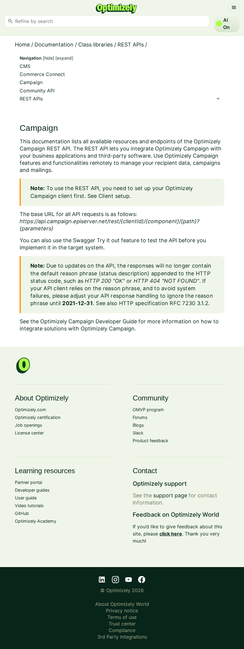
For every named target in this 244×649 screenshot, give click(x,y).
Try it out (108, 240)
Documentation (54, 44)
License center (29, 432)
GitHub (22, 513)
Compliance (122, 630)
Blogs (138, 425)
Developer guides (32, 490)
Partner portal (28, 482)
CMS (25, 66)
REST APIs (131, 44)
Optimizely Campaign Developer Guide (88, 321)
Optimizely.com (30, 409)
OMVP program (148, 409)
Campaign (31, 82)
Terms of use (122, 617)
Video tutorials (29, 505)
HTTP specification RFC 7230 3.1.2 (163, 303)
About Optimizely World (122, 604)
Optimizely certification (37, 417)
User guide (26, 497)
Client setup (113, 196)
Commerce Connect (42, 74)
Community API (37, 91)
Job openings (28, 425)
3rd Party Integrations (122, 637)
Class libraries (95, 44)
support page (170, 495)
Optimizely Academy (35, 521)
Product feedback (150, 440)
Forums (140, 417)
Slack (138, 432)
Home (22, 44)
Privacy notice (122, 611)
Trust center (122, 624)
